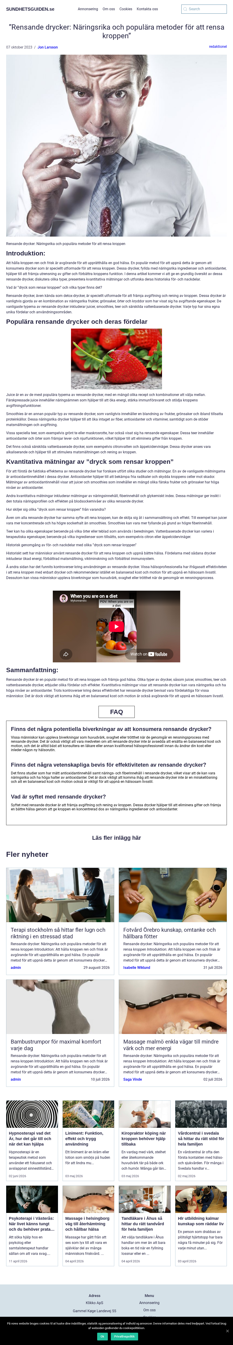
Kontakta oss (147, 9)
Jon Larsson (48, 47)
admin (16, 967)
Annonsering (88, 9)
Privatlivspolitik (124, 1336)
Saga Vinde (132, 1079)
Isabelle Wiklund (136, 967)
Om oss (109, 9)
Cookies (125, 9)
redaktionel (218, 46)
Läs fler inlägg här (116, 838)
